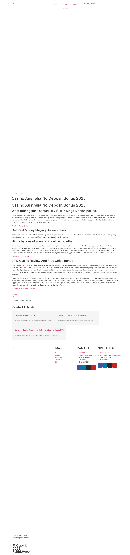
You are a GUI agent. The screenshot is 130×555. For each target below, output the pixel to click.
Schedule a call (89, 3)
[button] (15, 301)
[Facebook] (79, 367)
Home (55, 4)
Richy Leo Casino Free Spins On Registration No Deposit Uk (39, 330)
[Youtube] (93, 367)
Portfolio (74, 4)
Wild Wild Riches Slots (20, 226)
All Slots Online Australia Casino (23, 289)
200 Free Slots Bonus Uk (25, 315)
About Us (65, 8)
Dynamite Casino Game (20, 256)
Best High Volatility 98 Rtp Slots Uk (72, 315)
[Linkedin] (83, 367)
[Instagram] (88, 367)
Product (64, 4)
